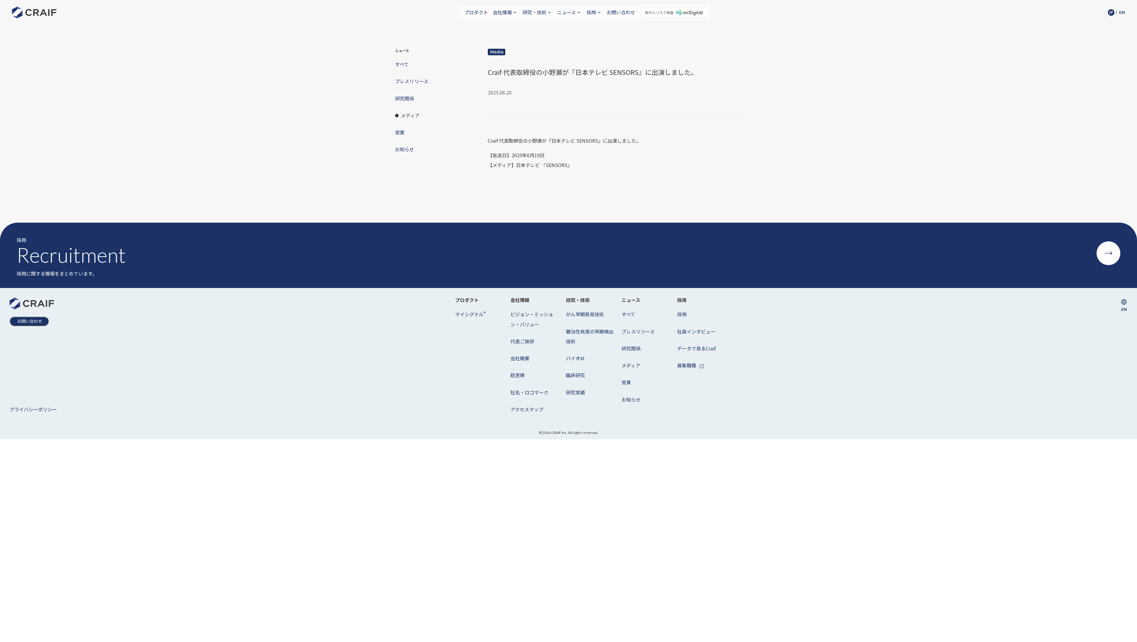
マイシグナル (470, 314)
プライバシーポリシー (33, 409)
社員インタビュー (696, 331)
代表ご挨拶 (522, 341)
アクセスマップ (526, 409)
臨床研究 (575, 375)
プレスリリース (638, 331)
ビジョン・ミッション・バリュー (531, 319)
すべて (628, 314)
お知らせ (631, 399)
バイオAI (575, 358)
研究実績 (575, 392)
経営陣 (517, 375)
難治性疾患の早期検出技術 (590, 336)
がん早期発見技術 (585, 314)
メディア (631, 365)
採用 (682, 314)
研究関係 (631, 348)
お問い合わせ (621, 12)
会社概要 (519, 358)
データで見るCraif (696, 348)
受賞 (626, 382)
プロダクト (476, 12)
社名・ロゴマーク (529, 392)
